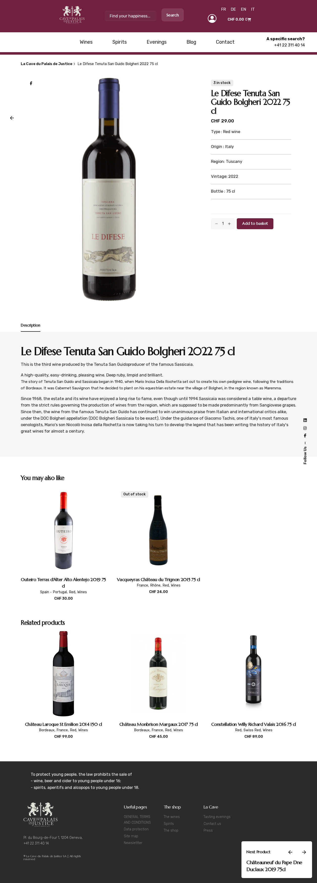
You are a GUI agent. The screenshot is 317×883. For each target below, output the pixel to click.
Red (72, 592)
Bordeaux (46, 730)
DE (233, 9)
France (142, 585)
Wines (82, 592)
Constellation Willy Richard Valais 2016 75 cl (253, 724)
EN (243, 9)
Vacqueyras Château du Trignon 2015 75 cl (158, 579)
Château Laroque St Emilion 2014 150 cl (63, 724)
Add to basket (63, 603)
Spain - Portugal (53, 592)
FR (223, 9)
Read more (158, 597)
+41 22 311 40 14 (289, 45)
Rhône (155, 585)
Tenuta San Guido (111, 364)
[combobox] (131, 15)
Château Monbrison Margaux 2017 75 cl (158, 724)
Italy (239, 873)
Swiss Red (252, 730)
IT (253, 9)
